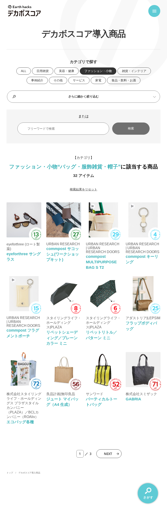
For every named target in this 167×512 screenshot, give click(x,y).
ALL (23, 71)
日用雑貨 (43, 71)
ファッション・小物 (98, 71)
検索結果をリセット (83, 189)
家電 (98, 80)
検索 (131, 128)
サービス (79, 80)
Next (108, 454)
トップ (10, 473)
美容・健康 (66, 71)
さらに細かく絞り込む (83, 96)
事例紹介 (37, 80)
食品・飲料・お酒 (124, 80)
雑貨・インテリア (134, 71)
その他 (58, 80)
